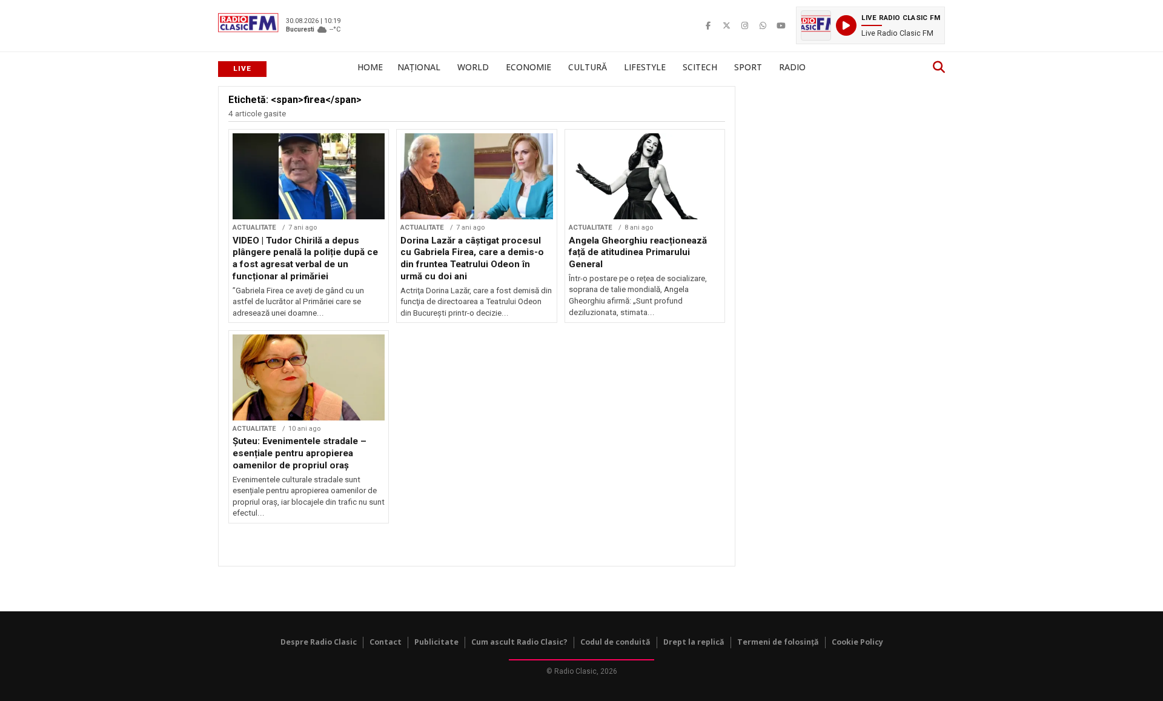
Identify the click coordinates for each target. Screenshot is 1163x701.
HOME (370, 67)
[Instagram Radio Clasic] (744, 25)
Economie (528, 67)
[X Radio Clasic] (726, 25)
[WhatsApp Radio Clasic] (762, 25)
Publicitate (436, 642)
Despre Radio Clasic (318, 642)
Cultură (587, 67)
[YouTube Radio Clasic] (780, 25)
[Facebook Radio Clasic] (708, 25)
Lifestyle (645, 67)
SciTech (700, 67)
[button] (870, 25)
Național (418, 67)
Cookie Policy (857, 642)
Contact (385, 642)
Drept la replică (693, 642)
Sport (748, 67)
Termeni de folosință (778, 642)
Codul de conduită (615, 642)
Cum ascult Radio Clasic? (519, 642)
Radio (792, 67)
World (473, 67)
